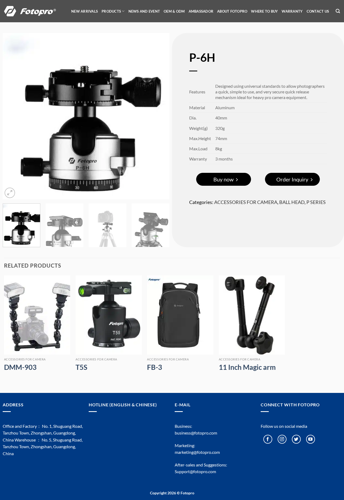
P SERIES (316, 202)
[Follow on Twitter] (296, 439)
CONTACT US (318, 11)
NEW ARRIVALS (84, 11)
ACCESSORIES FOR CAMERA (245, 202)
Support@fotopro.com (195, 471)
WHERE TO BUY (264, 11)
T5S (81, 367)
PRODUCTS (111, 11)
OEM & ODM (174, 11)
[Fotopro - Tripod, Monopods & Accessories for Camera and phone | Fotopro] (33, 11)
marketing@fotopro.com (197, 452)
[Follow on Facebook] (267, 439)
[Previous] (13, 116)
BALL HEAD (291, 202)
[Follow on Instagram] (282, 439)
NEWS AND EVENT (144, 11)
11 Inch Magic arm (247, 367)
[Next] (159, 116)
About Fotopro (232, 11)
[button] (338, 11)
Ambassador (201, 11)
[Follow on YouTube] (310, 439)
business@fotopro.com (196, 432)
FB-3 (154, 367)
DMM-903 (20, 367)
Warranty (292, 11)
